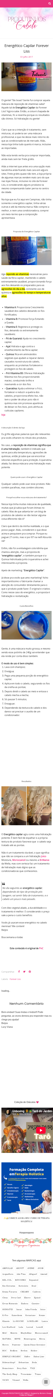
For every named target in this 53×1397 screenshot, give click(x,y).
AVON (41, 1268)
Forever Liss (15, 979)
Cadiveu (37, 1292)
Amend (43, 1274)
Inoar (19, 1309)
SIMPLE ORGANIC (11, 1356)
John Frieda (31, 1309)
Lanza (45, 1321)
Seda (34, 1362)
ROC (4, 1350)
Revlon (24, 1350)
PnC (41, 948)
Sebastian (24, 1362)
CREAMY (24, 1292)
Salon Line (39, 1356)
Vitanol (16, 1380)
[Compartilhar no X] (24, 971)
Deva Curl (16, 1297)
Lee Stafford (8, 1327)
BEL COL (7, 1280)
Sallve (27, 1356)
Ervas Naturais (10, 1303)
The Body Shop (9, 1374)
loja (3, 414)
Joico (43, 1309)
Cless (5, 1297)
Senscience (8, 1368)
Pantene (16, 1345)
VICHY (5, 1380)
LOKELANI (32, 1321)
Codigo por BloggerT (27, 1395)
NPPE (17, 1339)
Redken (13, 1350)
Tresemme (26, 1374)
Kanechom (17, 1315)
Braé (34, 1286)
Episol (37, 1297)
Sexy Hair (22, 1368)
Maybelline (26, 1333)
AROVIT (20, 1268)
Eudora (24, 1303)
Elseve (27, 1297)
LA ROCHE (18, 1321)
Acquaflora (7, 1274)
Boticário (23, 1286)
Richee (34, 1350)
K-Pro (5, 1315)
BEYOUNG (20, 1280)
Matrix (13, 1333)
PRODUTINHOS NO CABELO (19, 1393)
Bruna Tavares (9, 1292)
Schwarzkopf (8, 1362)
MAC (4, 1333)
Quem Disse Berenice (34, 1345)
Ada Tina (21, 1274)
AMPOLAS (7, 1268)
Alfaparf (33, 1274)
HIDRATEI (7, 1309)
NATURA (6, 1339)
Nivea (42, 1339)
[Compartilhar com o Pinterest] (29, 971)
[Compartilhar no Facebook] (19, 971)
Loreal (29, 1327)
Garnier (35, 1303)
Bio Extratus (8, 1286)
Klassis (6, 1321)
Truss (38, 1374)
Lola (21, 1327)
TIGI (32, 1368)
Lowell (39, 1327)
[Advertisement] (26, 750)
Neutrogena (30, 1339)
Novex (5, 1345)
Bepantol (33, 1280)
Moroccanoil (41, 1333)
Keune (42, 1315)
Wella (25, 1380)
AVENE (30, 1268)
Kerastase (30, 1315)
